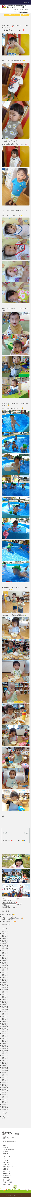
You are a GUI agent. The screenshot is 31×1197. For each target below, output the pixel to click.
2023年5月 (5, 998)
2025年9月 (5, 950)
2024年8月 (5, 972)
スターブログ (5, 1116)
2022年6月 (5, 1016)
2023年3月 (5, 1001)
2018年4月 (5, 1101)
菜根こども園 (6, 1180)
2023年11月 (5, 987)
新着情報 (5, 1169)
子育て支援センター (8, 1167)
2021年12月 (5, 1026)
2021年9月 (5, 1031)
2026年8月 (5, 931)
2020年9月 (5, 1052)
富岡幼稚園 (6, 1177)
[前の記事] (8, 829)
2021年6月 (5, 1036)
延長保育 (5, 1160)
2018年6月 (5, 1097)
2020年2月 (5, 1064)
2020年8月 (5, 1053)
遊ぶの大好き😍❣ (8, 840)
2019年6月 (5, 1077)
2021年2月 (5, 1043)
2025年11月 (5, 947)
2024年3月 (5, 981)
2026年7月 (5, 933)
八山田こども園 (7, 1182)
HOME (5, 1145)
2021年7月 (5, 1035)
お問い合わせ (12, 14)
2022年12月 (5, 1006)
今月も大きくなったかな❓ (9, 902)
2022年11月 (5, 1008)
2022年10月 (5, 1009)
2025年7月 (5, 953)
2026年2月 (5, 942)
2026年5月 (5, 937)
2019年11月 (5, 1069)
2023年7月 (5, 994)
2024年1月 (5, 984)
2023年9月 (5, 991)
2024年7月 (5, 974)
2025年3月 (5, 960)
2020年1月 (5, 1065)
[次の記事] (22, 829)
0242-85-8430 (8, 1138)
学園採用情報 (6, 1184)
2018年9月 (5, 1092)
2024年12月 (5, 965)
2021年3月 (5, 1042)
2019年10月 (5, 1070)
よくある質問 (6, 1162)
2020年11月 (5, 1048)
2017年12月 (5, 1108)
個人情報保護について (9, 1175)
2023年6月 (5, 996)
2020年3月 (5, 1062)
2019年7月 (5, 1075)
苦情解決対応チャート (9, 1164)
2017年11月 (5, 1109)
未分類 (3, 1118)
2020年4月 (5, 1060)
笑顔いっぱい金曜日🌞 (8, 914)
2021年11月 (5, 1028)
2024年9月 (5, 970)
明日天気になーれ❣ (7, 916)
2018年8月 (5, 1094)
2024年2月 (5, 982)
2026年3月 (5, 940)
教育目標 (5, 1147)
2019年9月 (5, 1072)
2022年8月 (5, 1013)
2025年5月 (5, 957)
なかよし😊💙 (21, 840)
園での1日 (6, 1151)
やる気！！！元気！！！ (9, 919)
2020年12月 (5, 1047)
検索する (19, 899)
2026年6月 (5, 935)
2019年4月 (5, 1081)
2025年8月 (5, 952)
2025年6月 (5, 955)
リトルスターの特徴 (8, 1149)
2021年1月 (5, 1045)
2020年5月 (5, 1058)
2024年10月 (5, 969)
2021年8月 (5, 1033)
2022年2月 (5, 1023)
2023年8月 (5, 992)
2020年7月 (5, 1055)
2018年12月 (5, 1087)
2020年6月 (5, 1057)
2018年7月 (5, 1096)
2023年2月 (5, 1003)
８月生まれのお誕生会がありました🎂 (13, 918)
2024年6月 (5, 976)
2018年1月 (5, 1106)
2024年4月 (5, 979)
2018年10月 (5, 1091)
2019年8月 (5, 1074)
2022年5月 (5, 1018)
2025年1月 (5, 964)
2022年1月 (5, 1025)
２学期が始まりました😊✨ (9, 921)
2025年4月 (5, 959)
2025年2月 (5, 962)
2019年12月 (5, 1067)
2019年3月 (5, 1082)
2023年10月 (5, 989)
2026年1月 (5, 943)
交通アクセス (6, 1171)
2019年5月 (5, 1079)
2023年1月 (5, 1004)
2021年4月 (5, 1040)
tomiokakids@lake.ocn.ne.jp (10, 1141)
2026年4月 (5, 938)
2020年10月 (5, 1050)
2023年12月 (5, 986)
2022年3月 (5, 1021)
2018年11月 (5, 1089)
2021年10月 (5, 1030)
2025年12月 (5, 945)
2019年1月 (5, 1086)
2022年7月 (5, 1014)
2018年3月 (5, 1103)
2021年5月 (5, 1038)
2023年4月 (5, 999)
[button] (26, 2)
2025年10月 (5, 948)
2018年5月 (5, 1099)
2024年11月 (5, 967)
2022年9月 (5, 1011)
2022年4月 (5, 1020)
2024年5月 (5, 977)
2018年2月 (5, 1104)
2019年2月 (5, 1084)
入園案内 (25, 14)
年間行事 (5, 1153)
